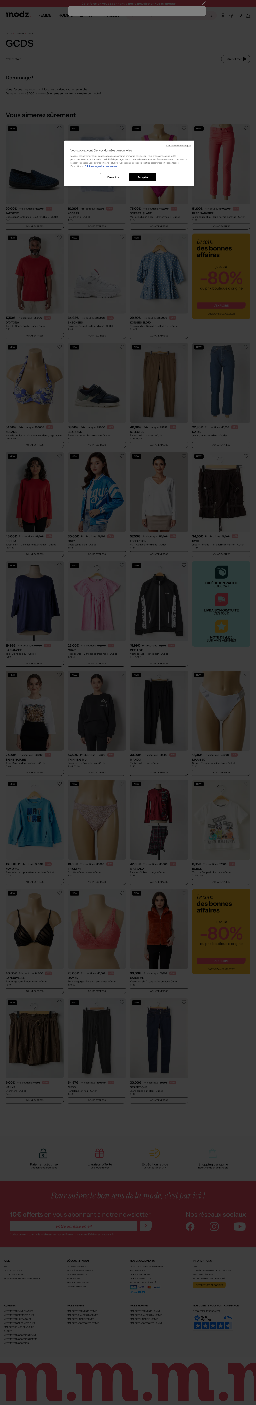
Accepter (143, 177)
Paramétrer (113, 177)
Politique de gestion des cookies (101, 166)
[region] (129, 164)
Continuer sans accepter (178, 145)
